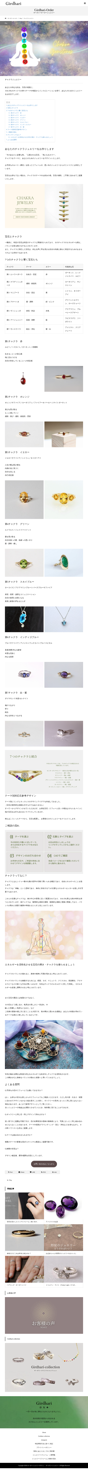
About (44, 1432)
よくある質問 (12, 140)
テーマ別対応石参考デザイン (17, 129)
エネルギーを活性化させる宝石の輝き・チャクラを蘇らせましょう (32, 137)
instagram (44, 1440)
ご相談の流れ (12, 132)
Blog (6, 23)
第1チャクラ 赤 (16, 113)
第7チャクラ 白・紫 (17, 127)
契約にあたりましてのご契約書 (44, 1451)
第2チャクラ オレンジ (18, 115)
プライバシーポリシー (44, 1447)
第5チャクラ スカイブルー (19, 122)
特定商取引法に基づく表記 (44, 1444)
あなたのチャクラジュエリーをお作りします (23, 105)
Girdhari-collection (44, 1436)
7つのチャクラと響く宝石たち (18, 110)
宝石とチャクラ (13, 108)
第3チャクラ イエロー (18, 117)
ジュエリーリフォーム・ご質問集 (44, 1455)
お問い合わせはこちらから (44, 1164)
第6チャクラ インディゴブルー (21, 124)
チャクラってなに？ (14, 135)
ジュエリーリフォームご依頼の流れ (44, 1459)
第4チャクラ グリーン (18, 120)
